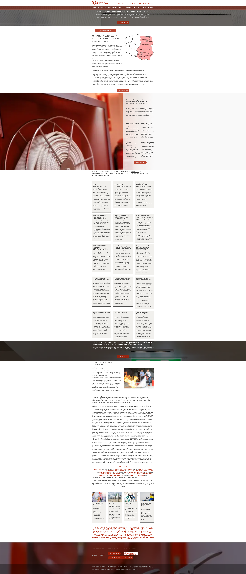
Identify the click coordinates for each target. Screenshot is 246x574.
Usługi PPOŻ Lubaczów (105, 472)
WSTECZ (94, 31)
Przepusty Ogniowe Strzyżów (115, 475)
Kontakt (123, 356)
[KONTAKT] (123, 353)
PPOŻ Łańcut (140, 162)
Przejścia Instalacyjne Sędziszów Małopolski (142, 470)
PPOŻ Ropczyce (98, 469)
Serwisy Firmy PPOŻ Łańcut (136, 475)
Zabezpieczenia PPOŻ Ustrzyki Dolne (110, 473)
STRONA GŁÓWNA (97, 7)
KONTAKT (151, 7)
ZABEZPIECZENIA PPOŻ (132, 7)
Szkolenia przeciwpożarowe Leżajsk (115, 470)
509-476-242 (120, 3)
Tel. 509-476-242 (123, 22)
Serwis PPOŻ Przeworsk (145, 469)
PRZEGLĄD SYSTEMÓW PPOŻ (114, 7)
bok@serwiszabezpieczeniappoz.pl (143, 3)
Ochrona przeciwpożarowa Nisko (123, 469)
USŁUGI (144, 7)
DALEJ (101, 31)
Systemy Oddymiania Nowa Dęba (134, 472)
